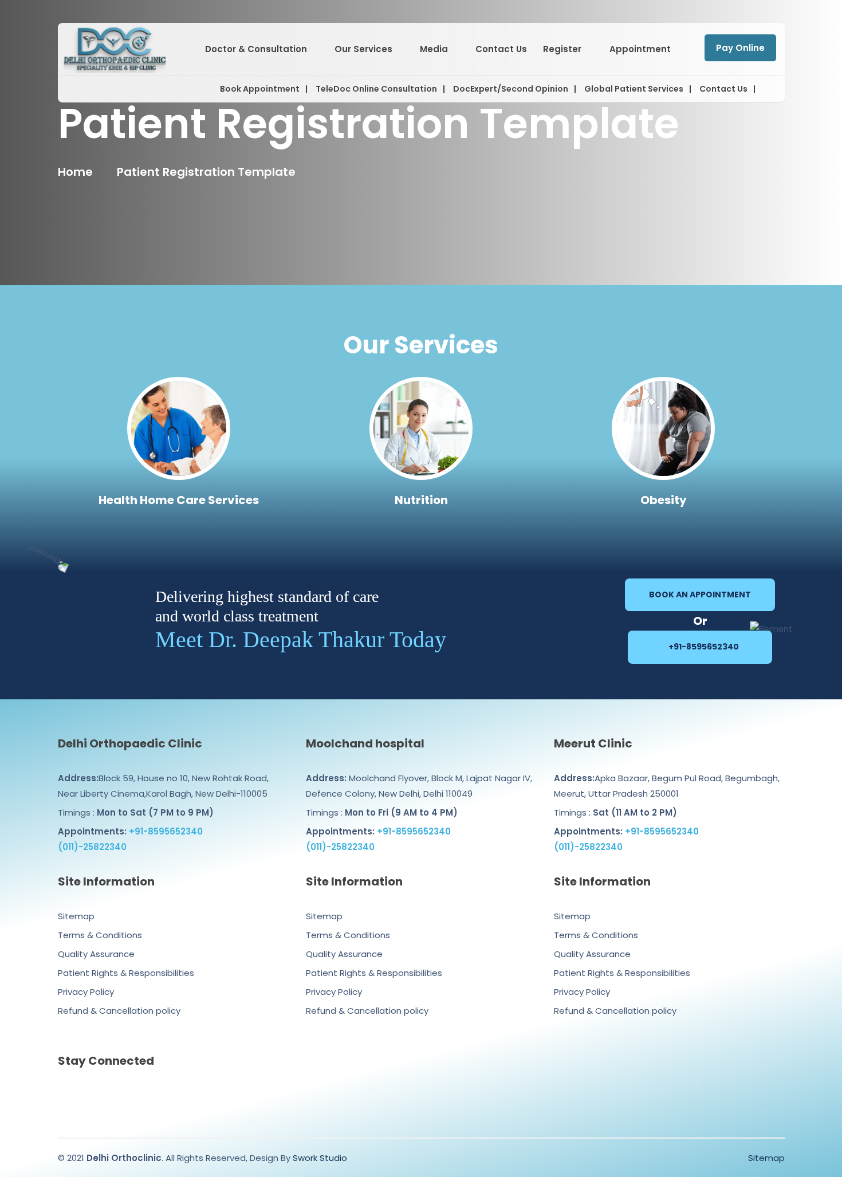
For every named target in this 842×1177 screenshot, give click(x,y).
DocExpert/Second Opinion (510, 89)
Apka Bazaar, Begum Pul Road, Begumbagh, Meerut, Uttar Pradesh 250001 (667, 786)
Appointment (640, 49)
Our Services (363, 49)
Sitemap (76, 916)
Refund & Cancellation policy (119, 1011)
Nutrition (421, 500)
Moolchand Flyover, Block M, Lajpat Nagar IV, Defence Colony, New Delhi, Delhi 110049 (419, 786)
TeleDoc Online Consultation (376, 89)
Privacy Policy (86, 992)
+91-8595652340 (703, 646)
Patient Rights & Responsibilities (126, 973)
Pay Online (740, 48)
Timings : (136, 812)
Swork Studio (320, 1158)
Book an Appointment (700, 594)
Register (562, 49)
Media (434, 49)
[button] (766, 89)
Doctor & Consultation (256, 49)
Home (75, 172)
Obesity (663, 500)
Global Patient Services (633, 89)
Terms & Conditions (100, 935)
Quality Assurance (96, 954)
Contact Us (501, 49)
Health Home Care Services (179, 500)
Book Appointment (260, 89)
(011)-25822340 (92, 847)
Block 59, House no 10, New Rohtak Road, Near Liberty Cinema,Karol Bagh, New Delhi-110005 (163, 786)
